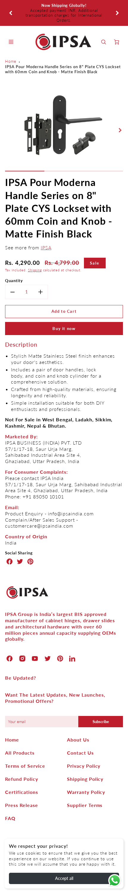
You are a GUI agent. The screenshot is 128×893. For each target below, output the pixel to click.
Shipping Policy (85, 764)
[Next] (117, 5)
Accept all (64, 878)
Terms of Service (25, 751)
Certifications (21, 777)
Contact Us (80, 738)
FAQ (10, 803)
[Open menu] (11, 27)
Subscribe (100, 707)
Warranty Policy (86, 777)
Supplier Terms (84, 790)
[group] (64, 5)
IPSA (46, 232)
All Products (20, 738)
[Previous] (11, 5)
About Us (78, 725)
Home (10, 46)
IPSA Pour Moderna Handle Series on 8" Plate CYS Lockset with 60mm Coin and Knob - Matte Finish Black (63, 54)
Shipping (35, 255)
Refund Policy (21, 764)
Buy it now (63, 313)
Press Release (21, 790)
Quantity (14, 265)
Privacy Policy (83, 751)
